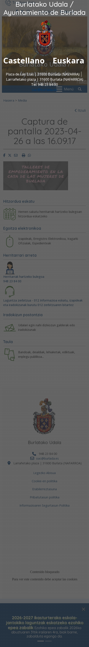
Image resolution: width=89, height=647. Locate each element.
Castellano (24, 60)
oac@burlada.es (44, 89)
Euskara (68, 60)
